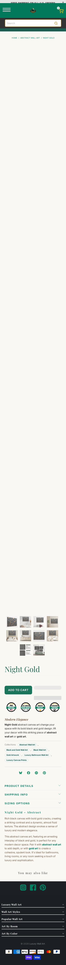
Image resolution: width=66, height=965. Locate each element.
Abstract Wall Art (27, 745)
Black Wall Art (39, 750)
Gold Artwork (12, 755)
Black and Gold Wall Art (17, 750)
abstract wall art (51, 844)
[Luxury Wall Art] (33, 10)
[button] (47, 690)
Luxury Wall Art (37, 943)
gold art (33, 848)
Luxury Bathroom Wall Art (37, 755)
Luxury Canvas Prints (16, 760)
